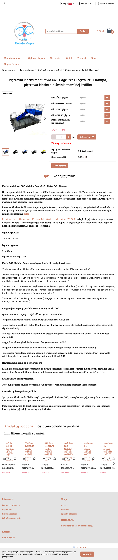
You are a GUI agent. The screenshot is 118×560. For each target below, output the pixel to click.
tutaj (26, 213)
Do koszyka (85, 137)
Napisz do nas (8, 537)
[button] (8, 499)
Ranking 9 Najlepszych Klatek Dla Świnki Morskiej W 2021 (39, 219)
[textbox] (91, 97)
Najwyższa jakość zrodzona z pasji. (77, 525)
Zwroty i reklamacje (11, 505)
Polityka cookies (9, 513)
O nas (63, 505)
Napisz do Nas (11, 64)
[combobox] (94, 97)
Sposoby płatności (69, 513)
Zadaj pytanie (60, 165)
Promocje (82, 57)
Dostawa (65, 509)
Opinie (69, 57)
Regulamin (7, 509)
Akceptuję (87, 554)
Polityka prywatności (11, 518)
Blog (93, 57)
